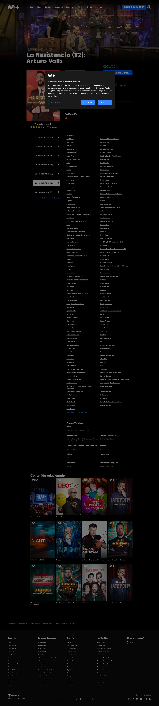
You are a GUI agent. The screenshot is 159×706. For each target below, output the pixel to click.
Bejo (101, 342)
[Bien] (39, 127)
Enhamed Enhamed (73, 211)
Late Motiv (112, 517)
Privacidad (86, 699)
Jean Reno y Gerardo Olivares (77, 256)
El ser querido (42, 642)
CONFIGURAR (55, 103)
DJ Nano (69, 194)
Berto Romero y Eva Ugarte (109, 252)
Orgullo (10, 685)
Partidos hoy (70, 682)
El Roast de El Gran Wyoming (93, 560)
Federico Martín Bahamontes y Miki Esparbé (115, 266)
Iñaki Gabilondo (72, 338)
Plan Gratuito (100, 670)
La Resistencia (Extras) (65, 603)
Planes (98, 667)
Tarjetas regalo (101, 682)
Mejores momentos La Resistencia (38, 604)
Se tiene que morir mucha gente (47, 658)
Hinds (102, 366)
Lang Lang (103, 231)
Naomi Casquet (105, 204)
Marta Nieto (104, 245)
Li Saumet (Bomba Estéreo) (109, 139)
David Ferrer (71, 173)
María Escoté (104, 235)
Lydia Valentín (71, 311)
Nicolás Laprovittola (107, 176)
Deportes (91, 7)
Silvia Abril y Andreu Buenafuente (78, 280)
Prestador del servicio (59, 699)
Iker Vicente (104, 163)
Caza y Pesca (41, 682)
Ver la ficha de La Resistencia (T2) (78, 413)
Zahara (102, 314)
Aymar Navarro (72, 324)
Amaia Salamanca (106, 221)
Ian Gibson (70, 238)
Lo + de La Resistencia (116, 560)
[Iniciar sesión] (149, 7)
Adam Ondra (71, 398)
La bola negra (42, 645)
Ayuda (131, 642)
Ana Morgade (104, 297)
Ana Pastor (70, 180)
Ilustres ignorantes (89, 517)
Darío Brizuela (71, 273)
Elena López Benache (74, 331)
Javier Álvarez (71, 156)
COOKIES (97, 699)
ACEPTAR (105, 103)
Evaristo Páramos (72, 242)
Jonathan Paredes (106, 149)
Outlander (41, 661)
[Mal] (34, 127)
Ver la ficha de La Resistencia (50, 198)
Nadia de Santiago (106, 197)
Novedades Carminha (74, 249)
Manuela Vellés (105, 152)
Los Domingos (42, 648)
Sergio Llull (104, 324)
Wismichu (103, 369)
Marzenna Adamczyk (107, 345)
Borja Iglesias (71, 266)
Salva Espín (70, 187)
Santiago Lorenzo (106, 304)
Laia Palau (70, 352)
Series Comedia (12, 676)
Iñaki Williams (105, 190)
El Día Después (71, 655)
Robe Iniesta (71, 342)
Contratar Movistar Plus (103, 658)
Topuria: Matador (72, 670)
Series (30, 7)
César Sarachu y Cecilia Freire (77, 221)
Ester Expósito (71, 366)
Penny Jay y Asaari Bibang (75, 304)
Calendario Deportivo (73, 679)
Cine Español (12, 648)
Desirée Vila (71, 297)
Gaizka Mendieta (106, 386)
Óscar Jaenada (105, 293)
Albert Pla (103, 359)
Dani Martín (104, 362)
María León (70, 149)
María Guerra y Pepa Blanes (76, 372)
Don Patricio (104, 228)
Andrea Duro (104, 269)
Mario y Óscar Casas (73, 197)
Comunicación (101, 685)
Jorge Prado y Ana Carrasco (110, 383)
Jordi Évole (70, 362)
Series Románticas (13, 673)
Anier (68, 163)
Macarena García (106, 187)
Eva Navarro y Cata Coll (75, 276)
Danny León (104, 201)
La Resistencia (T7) (44, 137)
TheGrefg (103, 331)
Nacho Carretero (72, 395)
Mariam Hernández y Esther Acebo (78, 235)
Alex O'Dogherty (106, 338)
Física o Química (106, 238)
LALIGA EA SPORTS (72, 648)
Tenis (80, 7)
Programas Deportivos (44, 679)
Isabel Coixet (71, 348)
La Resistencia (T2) (44, 183)
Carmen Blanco (105, 405)
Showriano (60, 560)
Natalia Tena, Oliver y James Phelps (79, 214)
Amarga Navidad (42, 651)
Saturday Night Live (37, 560)
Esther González (72, 166)
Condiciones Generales (103, 651)
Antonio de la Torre (73, 335)
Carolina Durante (106, 328)
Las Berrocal (41, 664)
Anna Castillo (71, 283)
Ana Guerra (71, 245)
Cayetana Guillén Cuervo (109, 173)
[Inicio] (13, 7)
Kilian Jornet (104, 170)
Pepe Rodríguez (72, 152)
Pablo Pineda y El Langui (108, 183)
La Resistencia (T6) (44, 146)
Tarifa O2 (99, 679)
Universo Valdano (72, 658)
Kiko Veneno (71, 409)
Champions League (72, 645)
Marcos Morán (105, 273)
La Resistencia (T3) (44, 173)
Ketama (103, 280)
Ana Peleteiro (105, 218)
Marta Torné (71, 402)
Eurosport (70, 676)
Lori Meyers (70, 314)
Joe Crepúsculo (72, 383)
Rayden (69, 201)
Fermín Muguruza (106, 376)
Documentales (12, 679)
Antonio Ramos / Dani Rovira (110, 207)
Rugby (69, 667)
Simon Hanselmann (73, 159)
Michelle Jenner (72, 317)
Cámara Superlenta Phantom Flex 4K (113, 249)
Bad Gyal (103, 335)
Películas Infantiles (13, 664)
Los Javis (69, 145)
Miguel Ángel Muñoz (73, 207)
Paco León (70, 307)
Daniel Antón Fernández (75, 391)
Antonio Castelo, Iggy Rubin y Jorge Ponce (114, 379)
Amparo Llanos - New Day (109, 276)
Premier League (71, 651)
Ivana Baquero (105, 180)
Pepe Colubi (104, 142)
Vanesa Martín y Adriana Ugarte (111, 194)
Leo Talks (59, 517)
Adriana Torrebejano (74, 379)
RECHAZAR (87, 103)
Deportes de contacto (73, 673)
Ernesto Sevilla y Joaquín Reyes (111, 402)
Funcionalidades (101, 645)
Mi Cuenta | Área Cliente (104, 648)
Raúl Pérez (70, 355)
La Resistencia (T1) (44, 192)
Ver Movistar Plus (101, 642)
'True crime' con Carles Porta (46, 670)
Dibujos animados (43, 676)
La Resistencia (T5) (44, 155)
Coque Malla (104, 286)
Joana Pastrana (105, 391)
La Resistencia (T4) (44, 164)
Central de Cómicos (38, 517)
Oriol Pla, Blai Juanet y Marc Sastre (112, 242)
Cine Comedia (12, 651)
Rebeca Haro (104, 395)
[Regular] (36, 127)
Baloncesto (70, 661)
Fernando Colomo (106, 166)
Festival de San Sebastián (45, 673)
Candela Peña (105, 159)
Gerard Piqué (104, 225)
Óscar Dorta (104, 259)
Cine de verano (12, 661)
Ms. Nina (103, 145)
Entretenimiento (13, 682)
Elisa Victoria (71, 190)
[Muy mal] (31, 127)
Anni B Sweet (71, 204)
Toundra (103, 352)
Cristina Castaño (106, 262)
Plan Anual (100, 673)
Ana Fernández (72, 300)
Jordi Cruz (70, 139)
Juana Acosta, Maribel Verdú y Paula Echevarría (79, 387)
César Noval (104, 283)
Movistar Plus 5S (42, 685)
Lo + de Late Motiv (115, 603)
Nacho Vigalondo (106, 300)
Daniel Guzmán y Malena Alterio (77, 293)
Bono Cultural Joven (102, 676)
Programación (71, 685)
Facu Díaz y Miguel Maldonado (110, 372)
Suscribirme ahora (134, 7)
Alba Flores (70, 218)
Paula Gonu (70, 142)
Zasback (85, 603)
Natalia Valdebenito (107, 355)
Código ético (100, 655)
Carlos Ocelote (72, 376)
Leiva (68, 225)
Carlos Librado (105, 348)
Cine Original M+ (13, 645)
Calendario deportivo (64, 7)
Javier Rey (70, 359)
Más (101, 7)
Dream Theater (105, 321)
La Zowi (103, 290)
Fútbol (48, 7)
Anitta (102, 211)
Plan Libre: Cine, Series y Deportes (107, 661)
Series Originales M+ (14, 670)
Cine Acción (11, 655)
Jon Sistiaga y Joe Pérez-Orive (110, 311)
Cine (39, 7)
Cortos (10, 658)
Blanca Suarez (71, 321)
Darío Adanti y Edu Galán (75, 369)
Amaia (69, 170)
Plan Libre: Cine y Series (104, 664)
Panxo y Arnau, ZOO (107, 214)
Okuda (69, 259)
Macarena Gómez (73, 345)
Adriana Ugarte (72, 328)
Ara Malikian (71, 183)
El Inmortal (41, 655)
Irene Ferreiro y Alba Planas (76, 231)
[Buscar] (119, 7)
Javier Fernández (72, 252)
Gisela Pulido (71, 405)
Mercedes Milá (105, 256)
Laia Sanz (70, 290)
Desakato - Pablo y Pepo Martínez (78, 176)
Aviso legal (75, 699)
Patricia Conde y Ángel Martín (110, 156)
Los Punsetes (104, 398)
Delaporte (70, 262)
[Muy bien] (41, 127)
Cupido (69, 269)
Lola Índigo (70, 286)
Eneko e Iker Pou (72, 228)
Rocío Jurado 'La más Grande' (46, 667)
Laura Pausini (104, 317)
